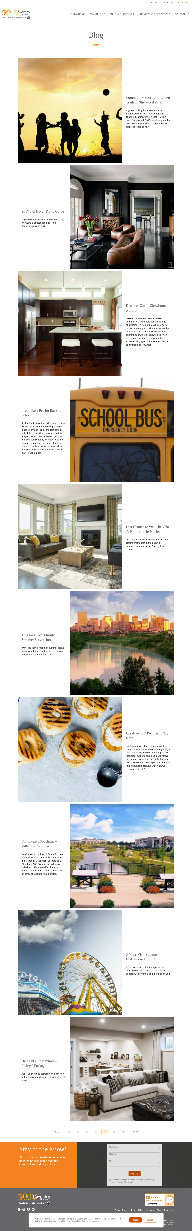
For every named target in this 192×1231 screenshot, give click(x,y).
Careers (153, 3)
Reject (150, 1220)
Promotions (169, 1210)
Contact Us (182, 14)
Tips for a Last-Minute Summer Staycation (96, 643)
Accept (135, 1220)
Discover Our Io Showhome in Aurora (96, 323)
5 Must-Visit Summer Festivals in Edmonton (96, 962)
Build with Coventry (123, 14)
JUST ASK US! (182, 3)
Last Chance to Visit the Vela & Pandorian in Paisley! (96, 536)
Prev (56, 1131)
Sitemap (150, 1210)
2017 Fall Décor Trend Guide (96, 217)
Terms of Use (137, 1210)
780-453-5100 (168, 3)
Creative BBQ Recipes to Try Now (96, 749)
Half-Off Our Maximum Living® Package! (96, 1069)
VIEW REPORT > (152, 1204)
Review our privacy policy (92, 1221)
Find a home (78, 14)
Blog (159, 1210)
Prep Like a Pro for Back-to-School (96, 430)
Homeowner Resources (155, 14)
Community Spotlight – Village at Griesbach (96, 856)
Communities (97, 14)
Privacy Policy (121, 1210)
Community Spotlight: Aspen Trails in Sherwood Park (96, 110)
